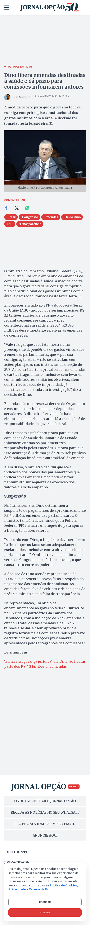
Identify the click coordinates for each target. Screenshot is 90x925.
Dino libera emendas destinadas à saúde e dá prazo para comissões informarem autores (45, 81)
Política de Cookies (63, 885)
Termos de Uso (39, 889)
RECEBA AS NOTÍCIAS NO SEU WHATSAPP (45, 812)
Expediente (16, 852)
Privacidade (16, 862)
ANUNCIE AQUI (45, 835)
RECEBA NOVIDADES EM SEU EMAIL (45, 824)
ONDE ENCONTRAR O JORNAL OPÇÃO (45, 801)
